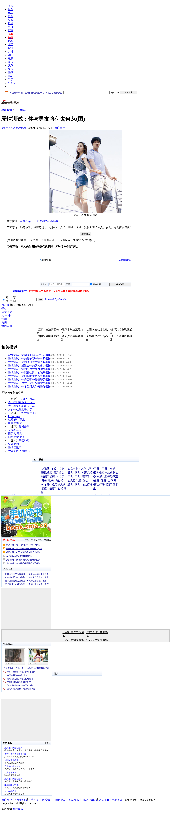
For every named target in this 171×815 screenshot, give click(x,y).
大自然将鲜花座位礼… (21, 405)
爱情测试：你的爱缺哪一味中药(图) (29, 358)
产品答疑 (117, 799)
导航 (10, 79)
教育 (10, 58)
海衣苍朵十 (26, 221)
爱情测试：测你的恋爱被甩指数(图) (29, 369)
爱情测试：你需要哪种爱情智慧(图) (29, 379)
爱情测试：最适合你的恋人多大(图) (29, 365)
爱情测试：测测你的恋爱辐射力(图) (29, 354)
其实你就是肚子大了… (21, 409)
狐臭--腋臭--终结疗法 (80, 484)
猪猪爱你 (13, 444)
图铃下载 (6, 392)
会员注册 (103, 799)
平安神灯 (24, 440)
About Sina (21, 799)
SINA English (89, 799)
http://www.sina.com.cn (13, 127)
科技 (10, 26)
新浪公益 (18, 392)
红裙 (10, 419)
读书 (10, 55)
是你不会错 (14, 430)
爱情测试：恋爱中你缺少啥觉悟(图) (29, 383)
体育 (10, 12)
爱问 (10, 72)
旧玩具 (12, 433)
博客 (10, 30)
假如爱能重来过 (28, 413)
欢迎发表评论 (125, 260)
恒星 (10, 423)
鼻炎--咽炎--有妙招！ (53, 480)
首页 (10, 5)
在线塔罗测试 (82, 291)
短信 (10, 69)
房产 (10, 44)
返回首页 (6, 326)
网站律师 (73, 799)
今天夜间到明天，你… (21, 402)
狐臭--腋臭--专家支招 (80, 472)
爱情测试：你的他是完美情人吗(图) (29, 362)
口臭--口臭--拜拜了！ (80, 476)
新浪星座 (59, 127)
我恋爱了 (19, 437)
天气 (10, 65)
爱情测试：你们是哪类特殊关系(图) (29, 376)
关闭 (4, 322)
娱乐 (10, 16)
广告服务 (33, 799)
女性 (10, 51)
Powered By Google (55, 299)
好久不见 (19, 419)
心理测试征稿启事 (47, 221)
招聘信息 (60, 799)
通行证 (12, 83)
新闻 (10, 9)
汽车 (10, 40)
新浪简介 (6, 799)
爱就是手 (24, 426)
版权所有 (18, 809)
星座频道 (6, 109)
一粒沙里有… (27, 398)
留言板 (5, 304)
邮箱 (10, 76)
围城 (10, 437)
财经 (10, 19)
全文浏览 (6, 312)
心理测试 (20, 109)
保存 (4, 308)
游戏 (10, 47)
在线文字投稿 (68, 291)
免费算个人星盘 (52, 291)
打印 (4, 319)
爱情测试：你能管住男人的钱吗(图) (29, 372)
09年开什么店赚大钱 (53, 484)
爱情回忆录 (14, 447)
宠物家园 (24, 451)
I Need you (14, 416)
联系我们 (47, 799)
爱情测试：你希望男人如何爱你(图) (29, 386)
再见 (19, 433)
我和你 (18, 423)
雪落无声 (13, 451)
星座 (10, 62)
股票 (10, 23)
